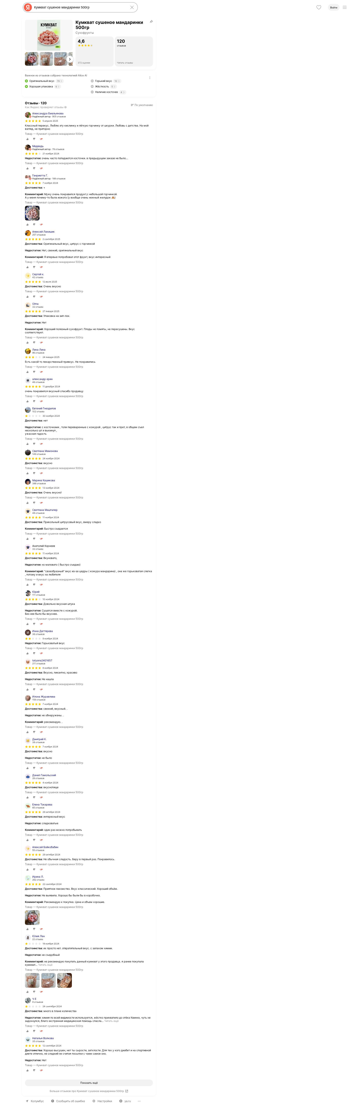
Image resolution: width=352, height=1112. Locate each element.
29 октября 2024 (51, 812)
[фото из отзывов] (32, 213)
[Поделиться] (151, 21)
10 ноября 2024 (51, 599)
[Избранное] (319, 7)
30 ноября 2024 (51, 415)
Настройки (105, 1101)
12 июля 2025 (50, 281)
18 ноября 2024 (51, 943)
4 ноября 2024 (50, 782)
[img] (33, 120)
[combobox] (79, 7)
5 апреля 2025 (50, 120)
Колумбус (37, 1101)
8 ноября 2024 (50, 668)
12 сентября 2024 (52, 1045)
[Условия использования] (149, 77)
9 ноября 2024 (50, 638)
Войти (333, 7)
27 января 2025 (51, 311)
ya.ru (127, 1101)
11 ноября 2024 (51, 517)
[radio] (27, 139)
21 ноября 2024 (51, 153)
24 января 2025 (51, 357)
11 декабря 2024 (51, 386)
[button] (31, 59)
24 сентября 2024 (52, 1006)
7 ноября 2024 (50, 183)
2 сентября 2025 (51, 239)
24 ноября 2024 (51, 458)
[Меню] (344, 7)
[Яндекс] (28, 7)
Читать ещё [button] (45, 964)
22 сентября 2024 (52, 884)
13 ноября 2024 (51, 487)
